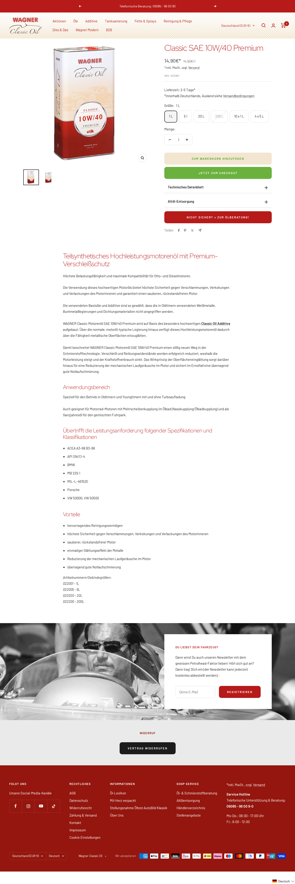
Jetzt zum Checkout (218, 173)
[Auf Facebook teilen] (179, 230)
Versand (194, 67)
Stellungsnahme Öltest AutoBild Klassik (138, 808)
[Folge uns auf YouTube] (41, 806)
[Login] (273, 25)
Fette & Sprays (145, 21)
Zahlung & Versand (83, 815)
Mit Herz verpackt (123, 800)
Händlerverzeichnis (191, 808)
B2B (109, 30)
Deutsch (54, 856)
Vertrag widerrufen (148, 748)
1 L (171, 116)
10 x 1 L (239, 116)
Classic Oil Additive (215, 323)
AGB (72, 793)
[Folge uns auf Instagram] (28, 806)
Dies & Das (60, 30)
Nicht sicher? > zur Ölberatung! (218, 217)
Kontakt (75, 823)
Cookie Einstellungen (84, 837)
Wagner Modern (87, 30)
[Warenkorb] (283, 25)
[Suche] (264, 25)
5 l (185, 116)
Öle (75, 21)
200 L (219, 116)
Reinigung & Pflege (178, 21)
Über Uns (117, 815)
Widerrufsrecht (80, 808)
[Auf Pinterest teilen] (185, 230)
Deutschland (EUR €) (235, 25)
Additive (91, 21)
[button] (283, 881)
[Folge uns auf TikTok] (53, 806)
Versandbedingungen (238, 96)
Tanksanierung (116, 21)
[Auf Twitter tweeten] (192, 230)
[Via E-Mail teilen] (199, 230)
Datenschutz (78, 800)
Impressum (77, 830)
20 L (201, 116)
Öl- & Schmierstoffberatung (197, 793)
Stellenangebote (189, 815)
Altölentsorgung (188, 800)
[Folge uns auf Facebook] (15, 806)
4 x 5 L (259, 116)
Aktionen (59, 21)
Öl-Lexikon (118, 793)
